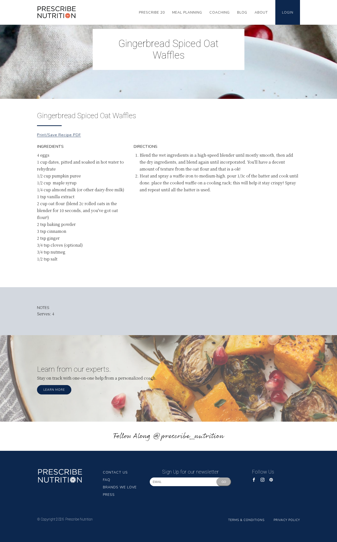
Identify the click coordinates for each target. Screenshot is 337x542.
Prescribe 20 (152, 12)
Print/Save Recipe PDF (59, 135)
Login (287, 12)
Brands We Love (120, 487)
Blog (242, 12)
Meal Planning (187, 12)
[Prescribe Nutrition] (59, 12)
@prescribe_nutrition (188, 436)
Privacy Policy (287, 520)
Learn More (54, 390)
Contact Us (115, 472)
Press (109, 494)
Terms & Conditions (246, 520)
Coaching (219, 12)
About (261, 12)
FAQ (106, 479)
